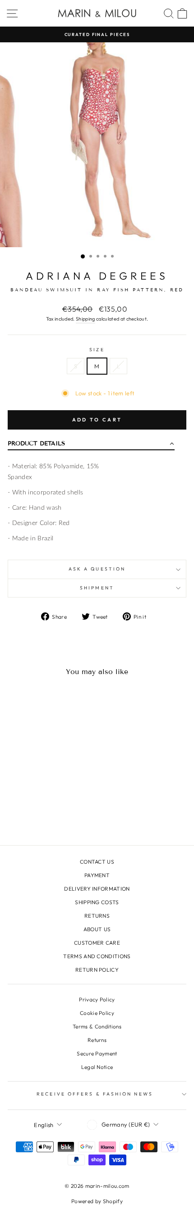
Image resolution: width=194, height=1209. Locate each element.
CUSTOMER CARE (97, 942)
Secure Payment (97, 1053)
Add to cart (97, 420)
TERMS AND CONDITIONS (96, 956)
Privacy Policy (97, 999)
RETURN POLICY (97, 969)
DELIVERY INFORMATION (96, 888)
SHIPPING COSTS (97, 902)
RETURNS (97, 915)
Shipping (85, 319)
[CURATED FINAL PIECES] (97, 34)
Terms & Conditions (97, 1026)
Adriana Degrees (97, 275)
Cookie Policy (97, 1013)
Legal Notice (97, 1067)
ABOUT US (97, 929)
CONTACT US (97, 861)
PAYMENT (97, 875)
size (96, 350)
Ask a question (97, 569)
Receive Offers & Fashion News (95, 1094)
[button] (91, 445)
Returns (97, 1040)
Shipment (97, 588)
